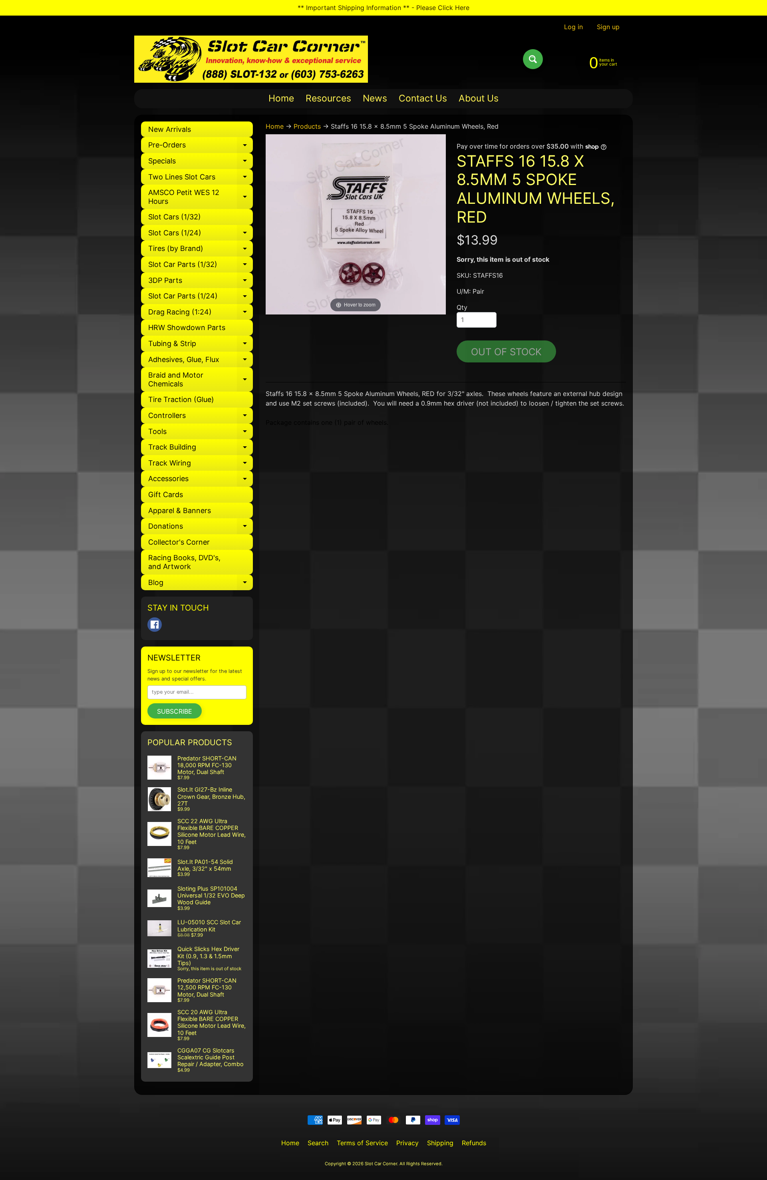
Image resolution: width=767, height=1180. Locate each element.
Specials (200, 163)
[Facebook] (154, 624)
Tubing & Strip (200, 345)
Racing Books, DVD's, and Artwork (184, 562)
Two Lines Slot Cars (200, 179)
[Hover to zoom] (356, 224)
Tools (200, 433)
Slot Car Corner (381, 1163)
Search (318, 1143)
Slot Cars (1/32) (174, 217)
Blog (200, 584)
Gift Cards (165, 494)
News (375, 98)
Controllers (200, 417)
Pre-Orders (200, 147)
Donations (200, 528)
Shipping (440, 1143)
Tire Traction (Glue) (181, 399)
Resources (328, 98)
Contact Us (423, 98)
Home (281, 98)
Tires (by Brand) (200, 250)
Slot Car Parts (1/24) (200, 298)
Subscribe (174, 711)
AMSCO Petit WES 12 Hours (200, 197)
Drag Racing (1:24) (200, 314)
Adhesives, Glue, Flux (200, 361)
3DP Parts (200, 282)
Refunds (474, 1143)
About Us (479, 98)
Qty (462, 307)
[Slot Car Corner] (251, 59)
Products (307, 126)
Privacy (407, 1143)
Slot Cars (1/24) (200, 235)
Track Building (200, 449)
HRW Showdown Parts (186, 327)
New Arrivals (169, 129)
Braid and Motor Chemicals (200, 380)
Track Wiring (200, 465)
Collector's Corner (179, 542)
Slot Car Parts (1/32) (200, 266)
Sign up (608, 27)
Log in (573, 27)
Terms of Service (362, 1143)
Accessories (200, 480)
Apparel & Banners (179, 510)
